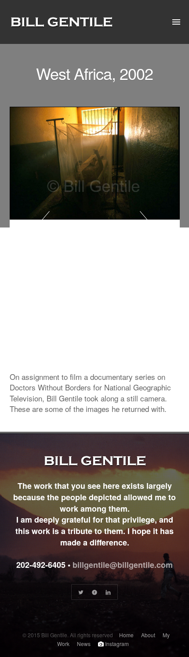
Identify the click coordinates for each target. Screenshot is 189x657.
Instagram (116, 643)
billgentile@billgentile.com (123, 564)
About (148, 635)
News (84, 643)
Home (126, 635)
